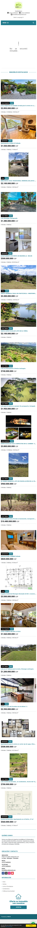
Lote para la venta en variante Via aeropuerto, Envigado (18, 406)
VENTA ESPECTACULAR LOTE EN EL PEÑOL (14, 331)
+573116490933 (13, 12)
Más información (9, 926)
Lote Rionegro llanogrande (9, 218)
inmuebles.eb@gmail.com (8, 870)
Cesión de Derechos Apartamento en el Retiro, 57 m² (17, 819)
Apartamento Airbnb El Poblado (10, 143)
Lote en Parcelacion (8, 886)
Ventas (4, 884)
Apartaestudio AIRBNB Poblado (10, 556)
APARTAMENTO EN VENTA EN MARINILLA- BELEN (16, 256)
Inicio (4, 881)
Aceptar (31, 925)
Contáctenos (6, 888)
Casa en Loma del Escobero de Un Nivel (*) (14, 706)
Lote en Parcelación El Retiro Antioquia (13, 368)
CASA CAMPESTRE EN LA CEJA (11, 631)
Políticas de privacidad (9, 891)
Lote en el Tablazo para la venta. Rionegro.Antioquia (17, 669)
